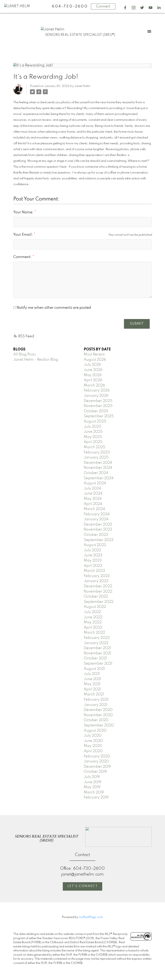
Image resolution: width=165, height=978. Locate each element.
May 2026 (93, 375)
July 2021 (92, 674)
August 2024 (95, 483)
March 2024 (94, 509)
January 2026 (96, 396)
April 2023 (93, 566)
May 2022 (93, 622)
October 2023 (96, 535)
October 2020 (96, 720)
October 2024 (96, 473)
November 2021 (97, 653)
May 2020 (93, 746)
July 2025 (92, 427)
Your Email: (23, 234)
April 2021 (92, 689)
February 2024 (97, 514)
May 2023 (93, 560)
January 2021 (95, 705)
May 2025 (93, 437)
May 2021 (92, 684)
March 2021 (94, 694)
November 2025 (98, 406)
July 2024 (92, 488)
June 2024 (93, 493)
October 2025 (96, 411)
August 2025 (95, 421)
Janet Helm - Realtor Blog (35, 359)
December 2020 (98, 710)
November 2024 (98, 468)
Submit (137, 323)
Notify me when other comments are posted (53, 308)
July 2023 (92, 550)
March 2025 (94, 447)
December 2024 (98, 463)
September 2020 (99, 725)
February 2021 (96, 699)
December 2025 (98, 401)
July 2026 (92, 365)
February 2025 (97, 452)
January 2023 (96, 581)
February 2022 (97, 638)
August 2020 (95, 730)
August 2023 (95, 545)
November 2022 (98, 591)
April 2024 (93, 504)
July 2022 (92, 612)
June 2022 (93, 617)
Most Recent (94, 354)
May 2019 (92, 787)
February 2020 (97, 756)
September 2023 (98, 540)
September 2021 (98, 663)
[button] (125, 7)
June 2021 (92, 679)
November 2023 (98, 529)
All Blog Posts (24, 354)
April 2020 (93, 751)
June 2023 (93, 555)
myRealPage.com (91, 917)
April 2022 (93, 627)
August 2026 (95, 359)
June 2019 (92, 782)
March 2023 (94, 571)
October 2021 (95, 658)
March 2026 (94, 385)
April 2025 (93, 442)
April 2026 (93, 380)
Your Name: (23, 212)
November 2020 (98, 715)
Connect (103, 6)
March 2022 (94, 632)
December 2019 (97, 766)
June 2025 (93, 432)
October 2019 (95, 772)
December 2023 (98, 524)
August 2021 (94, 669)
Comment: (22, 257)
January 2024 (96, 519)
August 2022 (95, 607)
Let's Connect (82, 886)
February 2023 (97, 576)
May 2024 (93, 499)
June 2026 (93, 370)
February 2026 (97, 390)
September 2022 (98, 602)
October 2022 (96, 596)
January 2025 (96, 457)
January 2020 (96, 761)
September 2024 (98, 478)
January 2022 (96, 643)
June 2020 (93, 741)
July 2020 (92, 735)
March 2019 (94, 792)
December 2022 (98, 586)
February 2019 (96, 797)
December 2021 (97, 648)
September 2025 (99, 416)
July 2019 (92, 777)
